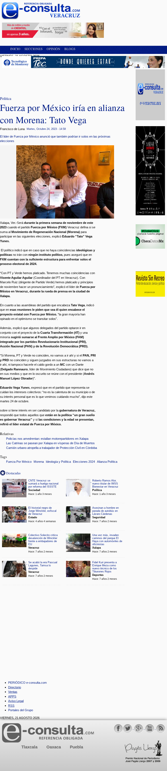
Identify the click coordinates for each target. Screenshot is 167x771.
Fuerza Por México (19, 461)
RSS (11, 705)
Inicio (15, 49)
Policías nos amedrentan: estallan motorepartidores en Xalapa (47, 438)
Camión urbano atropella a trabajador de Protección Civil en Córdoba (51, 447)
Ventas (12, 691)
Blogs (69, 49)
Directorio (14, 687)
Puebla (76, 747)
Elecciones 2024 (84, 461)
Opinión (53, 49)
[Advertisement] (34, 79)
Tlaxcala (29, 747)
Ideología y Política (58, 461)
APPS (12, 696)
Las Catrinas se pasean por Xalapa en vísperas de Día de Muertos (50, 443)
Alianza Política (107, 461)
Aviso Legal (16, 701)
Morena (39, 461)
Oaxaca (53, 747)
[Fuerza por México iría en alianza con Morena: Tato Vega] (65, 217)
